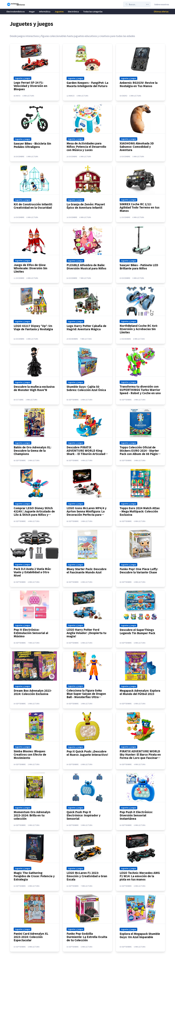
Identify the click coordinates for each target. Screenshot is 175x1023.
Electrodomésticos (16, 11)
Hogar (32, 11)
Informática (44, 11)
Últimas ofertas (161, 11)
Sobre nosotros (161, 4)
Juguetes (59, 11)
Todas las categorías (92, 11)
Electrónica (73, 11)
